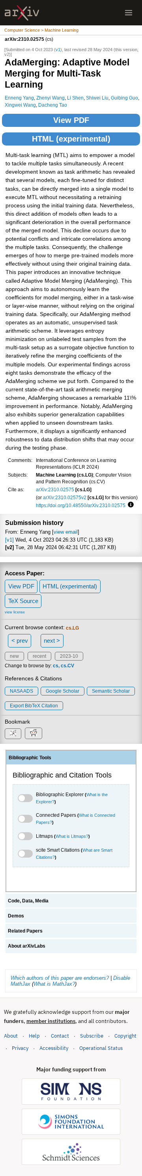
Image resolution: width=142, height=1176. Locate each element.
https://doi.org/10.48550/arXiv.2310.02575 (80, 505)
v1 (58, 49)
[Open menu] (128, 12)
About (11, 1035)
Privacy (20, 1048)
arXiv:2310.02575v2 (64, 497)
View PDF (71, 120)
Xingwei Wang (20, 104)
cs (55, 665)
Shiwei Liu (97, 97)
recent (39, 656)
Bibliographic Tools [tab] (30, 757)
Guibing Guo (124, 97)
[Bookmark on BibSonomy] (13, 733)
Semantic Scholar (111, 691)
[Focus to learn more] (129, 505)
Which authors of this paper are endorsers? (60, 978)
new (14, 656)
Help (34, 1035)
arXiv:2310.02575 (55, 489)
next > (52, 640)
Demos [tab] (16, 916)
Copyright (125, 1035)
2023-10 (69, 656)
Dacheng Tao (52, 104)
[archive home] (22, 13)
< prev (19, 640)
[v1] (9, 540)
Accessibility (53, 1048)
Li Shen (75, 97)
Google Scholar (62, 691)
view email (66, 532)
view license (15, 612)
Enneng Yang (19, 97)
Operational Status (101, 1048)
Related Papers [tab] (25, 931)
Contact (60, 1035)
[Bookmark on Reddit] (33, 733)
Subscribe (91, 1035)
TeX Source (23, 601)
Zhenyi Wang (50, 97)
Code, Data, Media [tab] (28, 900)
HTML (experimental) (71, 138)
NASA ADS (21, 691)
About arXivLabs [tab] (26, 946)
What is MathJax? (54, 984)
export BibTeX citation (34, 706)
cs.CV (67, 665)
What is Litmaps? (72, 836)
